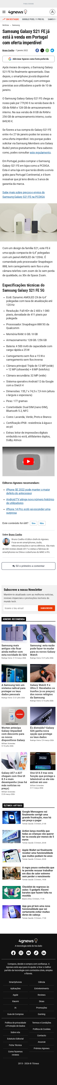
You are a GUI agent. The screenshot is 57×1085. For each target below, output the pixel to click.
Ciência (41, 982)
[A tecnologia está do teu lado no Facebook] (13, 953)
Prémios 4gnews (41, 1048)
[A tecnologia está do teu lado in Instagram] (21, 953)
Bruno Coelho (8, 50)
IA (15, 1007)
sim (33, 523)
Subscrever (46, 608)
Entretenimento (41, 988)
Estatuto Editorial (15, 1039)
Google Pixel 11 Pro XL (33, 19)
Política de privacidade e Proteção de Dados (15, 1024)
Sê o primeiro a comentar (30, 566)
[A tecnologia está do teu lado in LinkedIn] (43, 953)
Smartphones (15, 982)
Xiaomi (15, 1001)
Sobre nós (15, 1032)
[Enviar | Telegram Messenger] (52, 50)
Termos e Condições (41, 1022)
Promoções (41, 1007)
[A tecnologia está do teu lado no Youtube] (28, 953)
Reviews (41, 995)
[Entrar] (52, 12)
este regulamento (40, 152)
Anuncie (41, 1042)
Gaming (41, 1014)
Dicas (41, 1001)
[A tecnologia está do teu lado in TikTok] (36, 953)
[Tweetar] (42, 50)
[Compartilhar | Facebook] (37, 50)
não (42, 523)
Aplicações (15, 988)
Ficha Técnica (15, 1045)
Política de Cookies (41, 1029)
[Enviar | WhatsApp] (47, 50)
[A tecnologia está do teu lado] (18, 12)
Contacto (41, 1035)
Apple (15, 995)
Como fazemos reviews (15, 1053)
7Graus (35, 1063)
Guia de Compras (15, 1014)
